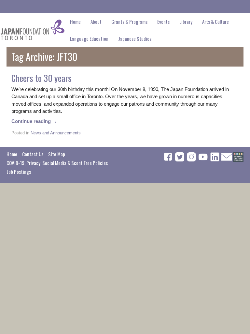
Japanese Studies (134, 38)
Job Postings (19, 171)
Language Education (89, 38)
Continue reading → (34, 121)
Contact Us (32, 154)
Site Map (56, 154)
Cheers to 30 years (41, 77)
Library (185, 21)
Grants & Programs (129, 21)
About (96, 21)
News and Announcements (56, 132)
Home (75, 21)
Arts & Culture (215, 21)
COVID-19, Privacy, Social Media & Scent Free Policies (57, 162)
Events (163, 21)
